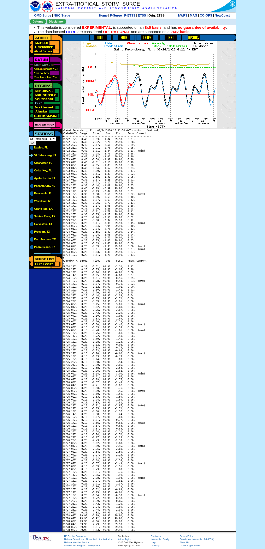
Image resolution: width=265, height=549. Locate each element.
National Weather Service (76, 542)
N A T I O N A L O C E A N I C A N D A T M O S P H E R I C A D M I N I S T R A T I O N (116, 8)
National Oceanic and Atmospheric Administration (88, 539)
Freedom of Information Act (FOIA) (197, 539)
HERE (71, 32)
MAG (193, 15)
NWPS (182, 15)
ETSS (142, 15)
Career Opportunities (190, 545)
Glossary (155, 545)
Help (153, 542)
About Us (184, 542)
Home (103, 15)
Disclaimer (56, 21)
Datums (38, 21)
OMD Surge (42, 15)
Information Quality (160, 539)
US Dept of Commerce (75, 536)
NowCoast (222, 15)
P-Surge (116, 15)
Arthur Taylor (124, 539)
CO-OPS (206, 15)
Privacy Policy (186, 536)
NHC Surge (62, 15)
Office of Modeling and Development (82, 545)
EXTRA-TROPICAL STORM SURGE (97, 4)
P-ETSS (129, 15)
